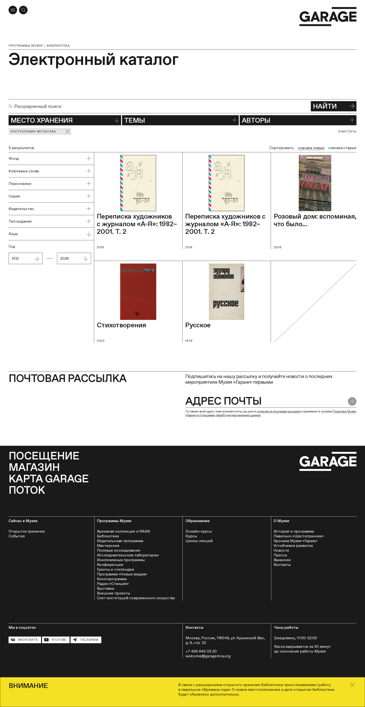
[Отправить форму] (352, 401)
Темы (134, 120)
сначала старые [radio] (342, 147)
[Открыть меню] (13, 10)
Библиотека (58, 45)
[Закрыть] (352, 685)
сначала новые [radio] (311, 147)
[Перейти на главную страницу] (327, 17)
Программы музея (26, 45)
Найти (325, 106)
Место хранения (42, 120)
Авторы (256, 120)
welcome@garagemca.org (208, 656)
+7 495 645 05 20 (201, 651)
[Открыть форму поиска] (23, 10)
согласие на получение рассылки (279, 411)
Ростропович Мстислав (33, 131)
